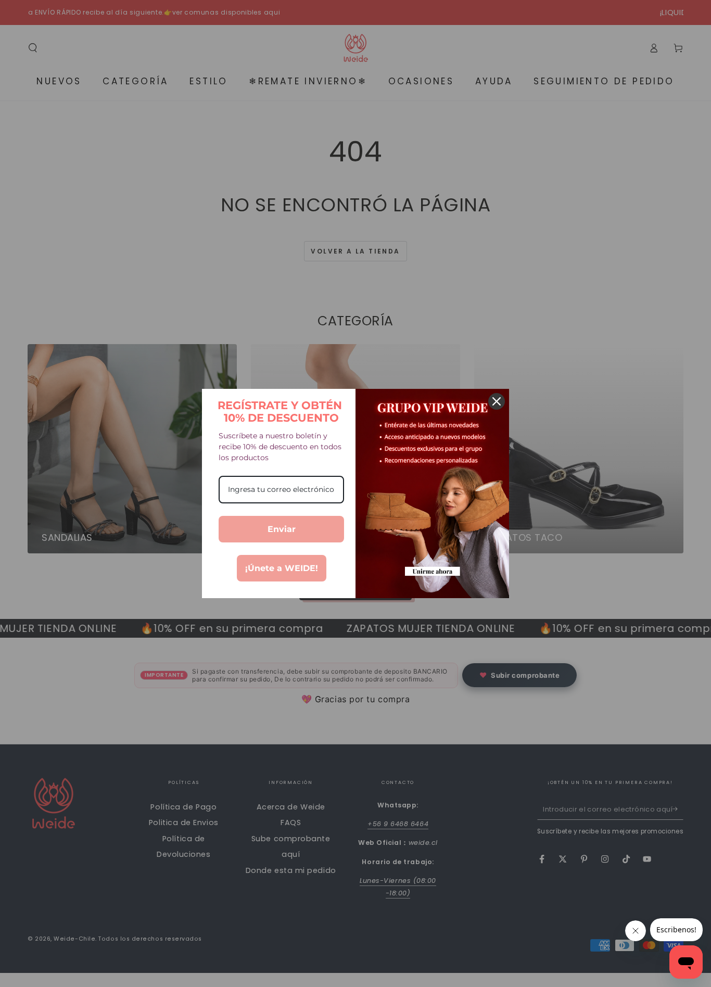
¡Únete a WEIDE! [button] (281, 568)
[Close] (496, 401)
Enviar (282, 529)
